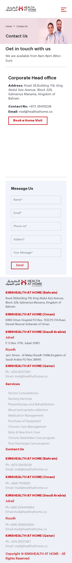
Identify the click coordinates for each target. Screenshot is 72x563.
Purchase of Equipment (24, 421)
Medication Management (25, 415)
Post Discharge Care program (28, 443)
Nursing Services (20, 398)
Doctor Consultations (23, 393)
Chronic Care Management (27, 426)
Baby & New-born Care (24, 432)
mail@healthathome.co (36, 111)
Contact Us (22, 26)
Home (9, 26)
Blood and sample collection (28, 410)
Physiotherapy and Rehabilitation (31, 404)
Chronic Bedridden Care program (31, 438)
